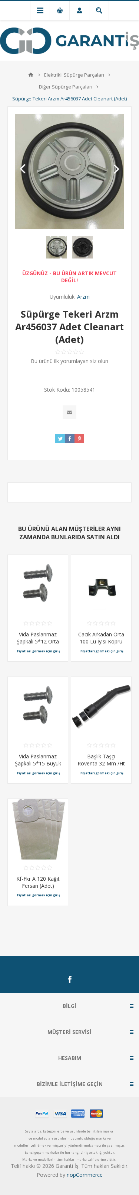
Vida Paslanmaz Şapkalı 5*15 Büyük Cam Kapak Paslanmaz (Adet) (38, 767)
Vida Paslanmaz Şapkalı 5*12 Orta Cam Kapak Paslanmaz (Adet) (38, 645)
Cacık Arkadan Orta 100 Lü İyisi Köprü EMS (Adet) (101, 641)
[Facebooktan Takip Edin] (70, 980)
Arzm (83, 296)
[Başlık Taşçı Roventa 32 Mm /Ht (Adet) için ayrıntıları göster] (101, 707)
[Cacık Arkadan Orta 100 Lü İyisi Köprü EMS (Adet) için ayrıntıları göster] (101, 585)
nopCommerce (85, 1174)
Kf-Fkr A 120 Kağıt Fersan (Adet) (38, 882)
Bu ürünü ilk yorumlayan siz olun (69, 360)
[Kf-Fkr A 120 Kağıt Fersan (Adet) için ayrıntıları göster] (38, 829)
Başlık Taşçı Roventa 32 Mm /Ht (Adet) (101, 763)
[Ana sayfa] (30, 75)
